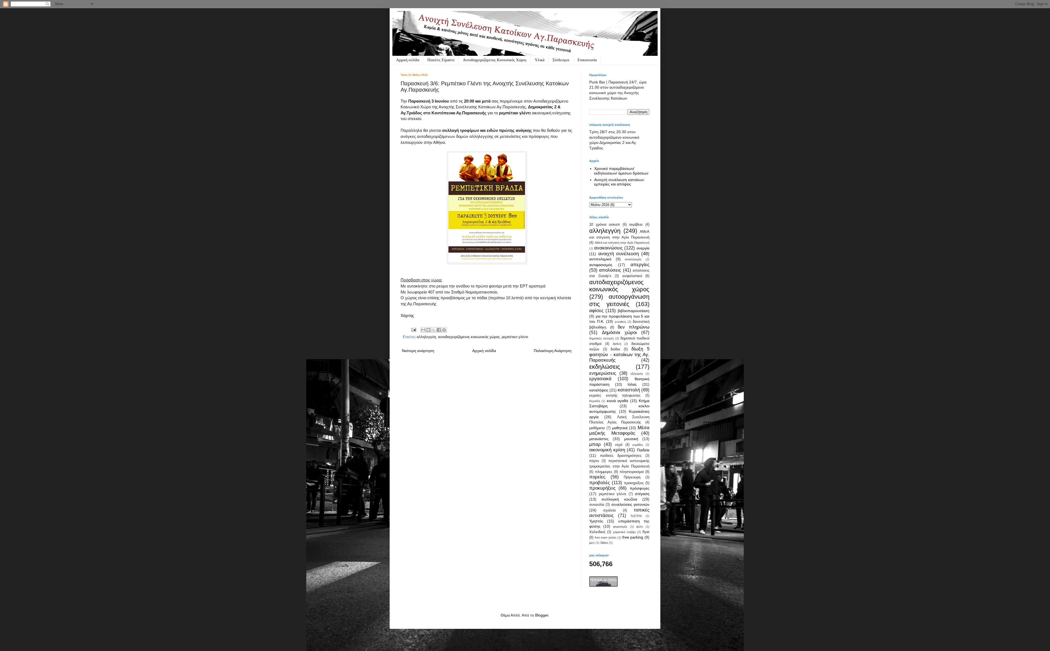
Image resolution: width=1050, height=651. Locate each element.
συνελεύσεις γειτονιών (630, 504)
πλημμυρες (603, 472)
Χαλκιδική (597, 532)
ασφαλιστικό (632, 276)
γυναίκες (620, 321)
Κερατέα (594, 401)
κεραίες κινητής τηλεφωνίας (614, 395)
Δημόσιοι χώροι (619, 332)
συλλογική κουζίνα (619, 499)
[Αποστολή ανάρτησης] (413, 330)
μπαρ (595, 444)
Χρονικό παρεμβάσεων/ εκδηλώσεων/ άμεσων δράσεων (621, 170)
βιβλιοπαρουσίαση (633, 311)
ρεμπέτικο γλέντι (515, 337)
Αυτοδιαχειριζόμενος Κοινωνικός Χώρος (495, 60)
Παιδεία (643, 450)
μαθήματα (597, 428)
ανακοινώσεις (608, 248)
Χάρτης (407, 315)
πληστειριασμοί (632, 472)
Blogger (541, 615)
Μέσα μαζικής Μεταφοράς (619, 430)
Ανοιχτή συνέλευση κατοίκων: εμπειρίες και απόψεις (619, 182)
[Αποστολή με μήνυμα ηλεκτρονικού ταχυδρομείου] (423, 330)
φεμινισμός (620, 526)
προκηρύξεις (634, 483)
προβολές (599, 482)
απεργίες (640, 264)
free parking (632, 537)
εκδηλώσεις (604, 366)
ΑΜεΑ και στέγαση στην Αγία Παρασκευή (622, 242)
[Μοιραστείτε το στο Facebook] (439, 330)
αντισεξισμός (633, 259)
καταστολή (629, 390)
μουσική (631, 439)
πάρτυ (594, 461)
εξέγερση (637, 373)
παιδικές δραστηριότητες (620, 456)
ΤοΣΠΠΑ (636, 516)
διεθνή (617, 343)
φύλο (639, 526)
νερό (618, 445)
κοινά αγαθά (617, 401)
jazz (592, 542)
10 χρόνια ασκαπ (604, 224)
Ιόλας (632, 384)
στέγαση (642, 494)
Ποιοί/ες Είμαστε (441, 60)
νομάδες (637, 444)
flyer (646, 532)
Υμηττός (596, 521)
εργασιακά (600, 378)
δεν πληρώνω (633, 327)
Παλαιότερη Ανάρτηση (552, 350)
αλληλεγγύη (426, 337)
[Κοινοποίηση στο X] (433, 330)
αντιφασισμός (600, 265)
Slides (604, 542)
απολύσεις (610, 270)
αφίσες (596, 310)
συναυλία (596, 505)
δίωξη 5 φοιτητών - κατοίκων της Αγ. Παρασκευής (619, 354)
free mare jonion (605, 537)
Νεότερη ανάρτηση (418, 350)
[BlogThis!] (428, 330)
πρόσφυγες (639, 488)
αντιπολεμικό (600, 259)
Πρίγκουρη (632, 477)
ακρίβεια (636, 224)
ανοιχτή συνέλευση (618, 253)
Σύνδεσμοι (561, 60)
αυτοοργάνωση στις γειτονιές (619, 300)
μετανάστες (599, 439)
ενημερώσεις (602, 373)
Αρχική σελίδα (407, 60)
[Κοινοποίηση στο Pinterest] (444, 330)
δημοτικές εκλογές (601, 338)
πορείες (597, 476)
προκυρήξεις (602, 488)
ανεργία (643, 248)
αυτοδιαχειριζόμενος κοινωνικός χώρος (469, 337)
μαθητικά (620, 428)
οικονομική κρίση (607, 449)
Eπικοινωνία (587, 60)
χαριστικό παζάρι (624, 532)
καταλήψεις (598, 390)
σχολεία (609, 510)
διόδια (615, 349)
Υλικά (539, 60)
